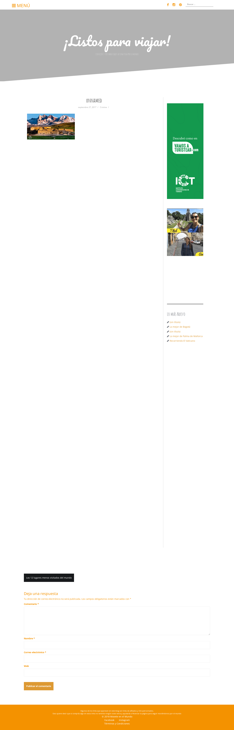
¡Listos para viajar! (117, 40)
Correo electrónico (35, 652)
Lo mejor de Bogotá (180, 326)
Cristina (103, 107)
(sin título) (175, 322)
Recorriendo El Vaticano (182, 340)
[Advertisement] (186, 396)
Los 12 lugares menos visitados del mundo (49, 577)
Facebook (109, 720)
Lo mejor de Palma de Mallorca (186, 336)
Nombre (29, 638)
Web (26, 666)
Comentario (31, 603)
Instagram (124, 720)
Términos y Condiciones (117, 723)
